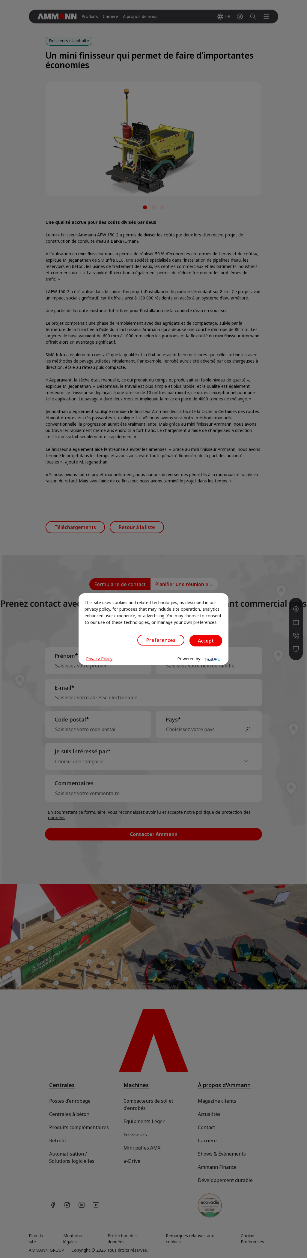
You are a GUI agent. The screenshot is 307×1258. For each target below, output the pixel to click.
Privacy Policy (99, 658)
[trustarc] (211, 658)
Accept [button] (206, 640)
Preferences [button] (160, 640)
